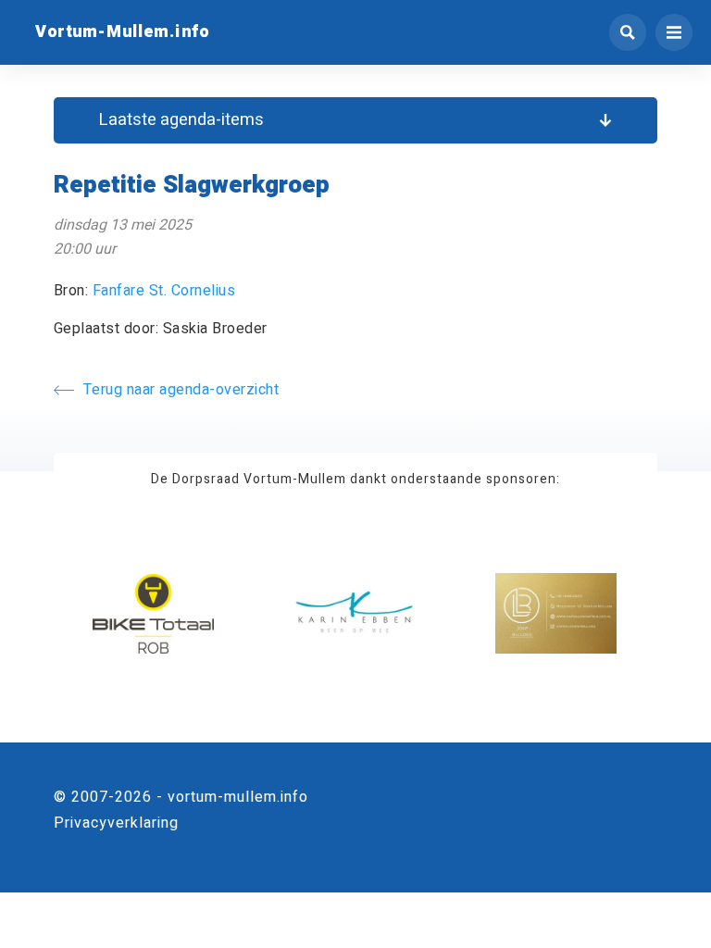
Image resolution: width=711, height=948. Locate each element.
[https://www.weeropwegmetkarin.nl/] (355, 614)
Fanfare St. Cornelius (164, 291)
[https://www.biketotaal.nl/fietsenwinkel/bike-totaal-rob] (153, 614)
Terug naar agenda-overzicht (181, 390)
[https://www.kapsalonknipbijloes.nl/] (556, 614)
